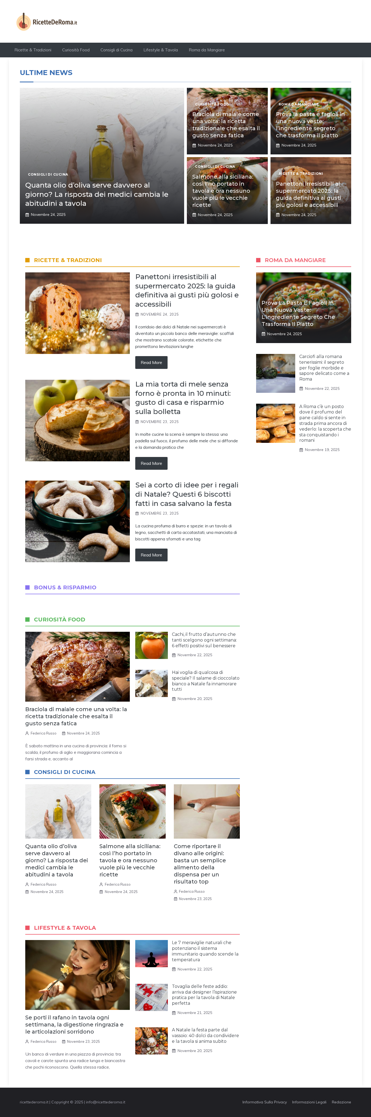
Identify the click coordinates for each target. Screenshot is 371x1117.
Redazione (341, 1102)
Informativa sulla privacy (265, 1102)
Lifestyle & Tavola (160, 49)
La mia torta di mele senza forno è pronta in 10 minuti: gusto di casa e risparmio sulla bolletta (183, 398)
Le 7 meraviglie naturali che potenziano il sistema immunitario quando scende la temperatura (205, 951)
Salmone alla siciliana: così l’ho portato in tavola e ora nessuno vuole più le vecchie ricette (222, 190)
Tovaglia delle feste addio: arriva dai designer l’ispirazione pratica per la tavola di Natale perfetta (204, 995)
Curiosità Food (76, 49)
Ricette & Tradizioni (32, 49)
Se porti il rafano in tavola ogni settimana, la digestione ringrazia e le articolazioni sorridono (74, 1024)
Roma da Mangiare (207, 49)
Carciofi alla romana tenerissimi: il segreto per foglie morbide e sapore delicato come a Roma (324, 368)
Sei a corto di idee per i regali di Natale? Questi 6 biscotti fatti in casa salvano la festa (186, 494)
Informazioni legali (309, 1102)
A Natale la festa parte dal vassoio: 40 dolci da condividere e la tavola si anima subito (205, 1035)
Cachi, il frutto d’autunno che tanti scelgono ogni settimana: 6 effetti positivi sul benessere (204, 640)
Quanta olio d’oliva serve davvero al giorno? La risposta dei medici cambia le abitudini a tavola (96, 194)
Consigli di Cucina (116, 49)
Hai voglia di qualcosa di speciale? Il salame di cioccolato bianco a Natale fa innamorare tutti (206, 681)
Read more (151, 362)
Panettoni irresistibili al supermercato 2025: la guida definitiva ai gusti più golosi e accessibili (187, 290)
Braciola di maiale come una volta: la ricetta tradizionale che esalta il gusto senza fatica (76, 716)
